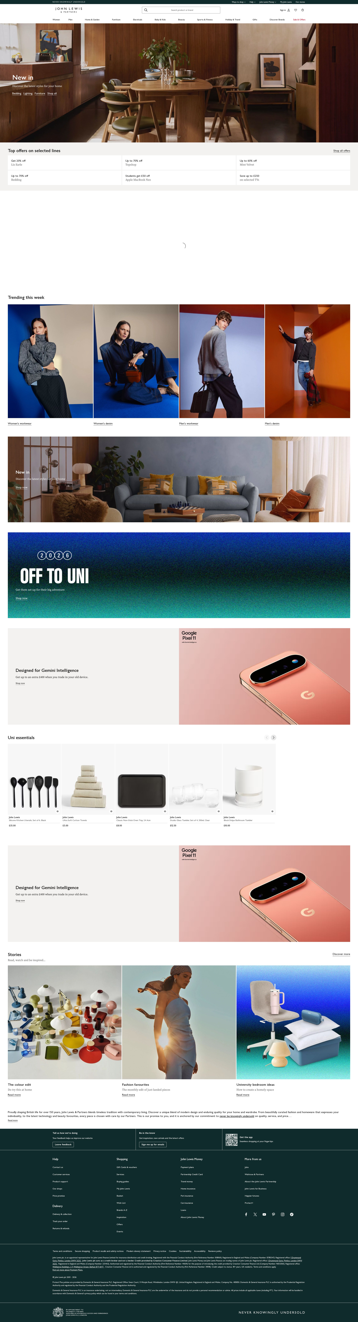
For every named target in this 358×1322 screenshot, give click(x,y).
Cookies (172, 1251)
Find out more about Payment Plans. (68, 1270)
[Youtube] (264, 1215)
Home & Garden (92, 19)
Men (70, 19)
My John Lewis (286, 2)
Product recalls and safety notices (108, 1251)
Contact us (58, 1167)
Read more (14, 1094)
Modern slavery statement (138, 1251)
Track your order (60, 1221)
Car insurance (187, 1203)
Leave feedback (63, 1144)
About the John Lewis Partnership (260, 1181)
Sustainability (185, 1251)
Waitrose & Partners (254, 1174)
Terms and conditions (62, 1251)
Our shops (57, 1188)
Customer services (61, 1174)
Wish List (121, 1203)
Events (120, 1231)
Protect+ (249, 1203)
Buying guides (123, 1181)
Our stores (300, 2)
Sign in (283, 10)
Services (120, 1174)
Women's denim (103, 423)
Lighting (27, 93)
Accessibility (199, 1251)
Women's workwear (19, 423)
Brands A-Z (122, 1210)
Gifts (255, 19)
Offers (120, 1224)
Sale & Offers (299, 19)
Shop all (52, 93)
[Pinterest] (273, 1215)
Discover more (341, 954)
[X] (255, 1215)
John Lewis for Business (256, 1188)
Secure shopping (82, 1251)
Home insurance (188, 1188)
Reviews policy (215, 1251)
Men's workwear (188, 423)
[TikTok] (291, 1215)
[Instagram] (282, 1215)
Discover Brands (277, 19)
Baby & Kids (160, 19)
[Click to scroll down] (179, 137)
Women (56, 19)
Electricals (137, 19)
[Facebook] (246, 1215)
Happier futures (252, 1195)
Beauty (181, 19)
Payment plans (187, 1167)
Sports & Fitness (205, 19)
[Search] (146, 10)
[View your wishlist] (295, 10)
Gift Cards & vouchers (127, 1167)
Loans (183, 1210)
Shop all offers (341, 150)
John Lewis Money (267, 2)
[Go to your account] (288, 10)
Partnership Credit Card (192, 1174)
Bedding (16, 93)
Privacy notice (159, 1251)
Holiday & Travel (232, 19)
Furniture (116, 19)
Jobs (247, 1167)
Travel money (187, 1181)
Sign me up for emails (153, 1144)
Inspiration (121, 1217)
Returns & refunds (61, 1228)
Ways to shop (237, 2)
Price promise (59, 1195)
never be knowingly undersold (237, 1116)
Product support (60, 1181)
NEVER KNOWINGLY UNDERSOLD (69, 2)
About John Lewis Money (192, 1217)
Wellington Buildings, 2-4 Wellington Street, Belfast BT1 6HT (78, 1267)
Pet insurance (187, 1195)
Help (251, 2)
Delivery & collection (62, 1214)
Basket (120, 1195)
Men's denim (272, 423)
